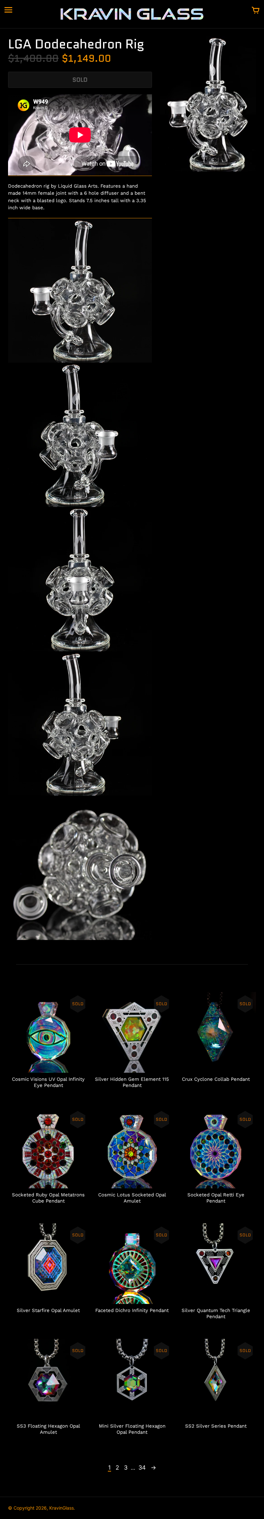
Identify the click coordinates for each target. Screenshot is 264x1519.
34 (142, 1467)
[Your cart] (255, 11)
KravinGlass (61, 1508)
